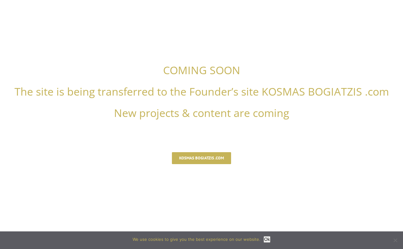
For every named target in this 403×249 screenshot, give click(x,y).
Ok (267, 239)
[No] (395, 240)
